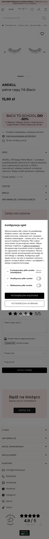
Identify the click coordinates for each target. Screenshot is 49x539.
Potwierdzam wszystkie (24, 296)
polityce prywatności (32, 246)
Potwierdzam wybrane (24, 304)
